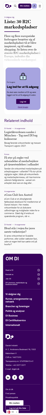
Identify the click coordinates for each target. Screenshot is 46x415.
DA (13, 412)
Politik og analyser (15, 311)
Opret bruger (23, 107)
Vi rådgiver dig (9, 17)
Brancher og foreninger (18, 306)
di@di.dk (15, 369)
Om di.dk (9, 389)
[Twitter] (21, 377)
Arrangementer (20, 128)
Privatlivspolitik (12, 397)
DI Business (12, 315)
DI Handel (7, 128)
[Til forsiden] (8, 6)
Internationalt (13, 325)
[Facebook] (14, 377)
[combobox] (12, 412)
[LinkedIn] (8, 377)
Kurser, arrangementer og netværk (19, 300)
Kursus (6, 154)
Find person (10, 393)
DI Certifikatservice (16, 320)
